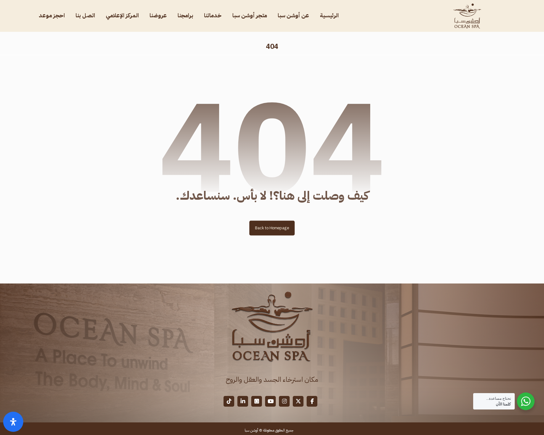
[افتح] (13, 422)
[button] (312, 401)
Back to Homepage (272, 228)
